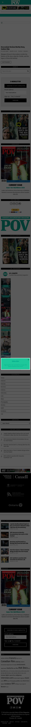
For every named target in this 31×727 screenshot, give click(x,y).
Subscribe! (15, 361)
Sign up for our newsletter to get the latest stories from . (15, 365)
